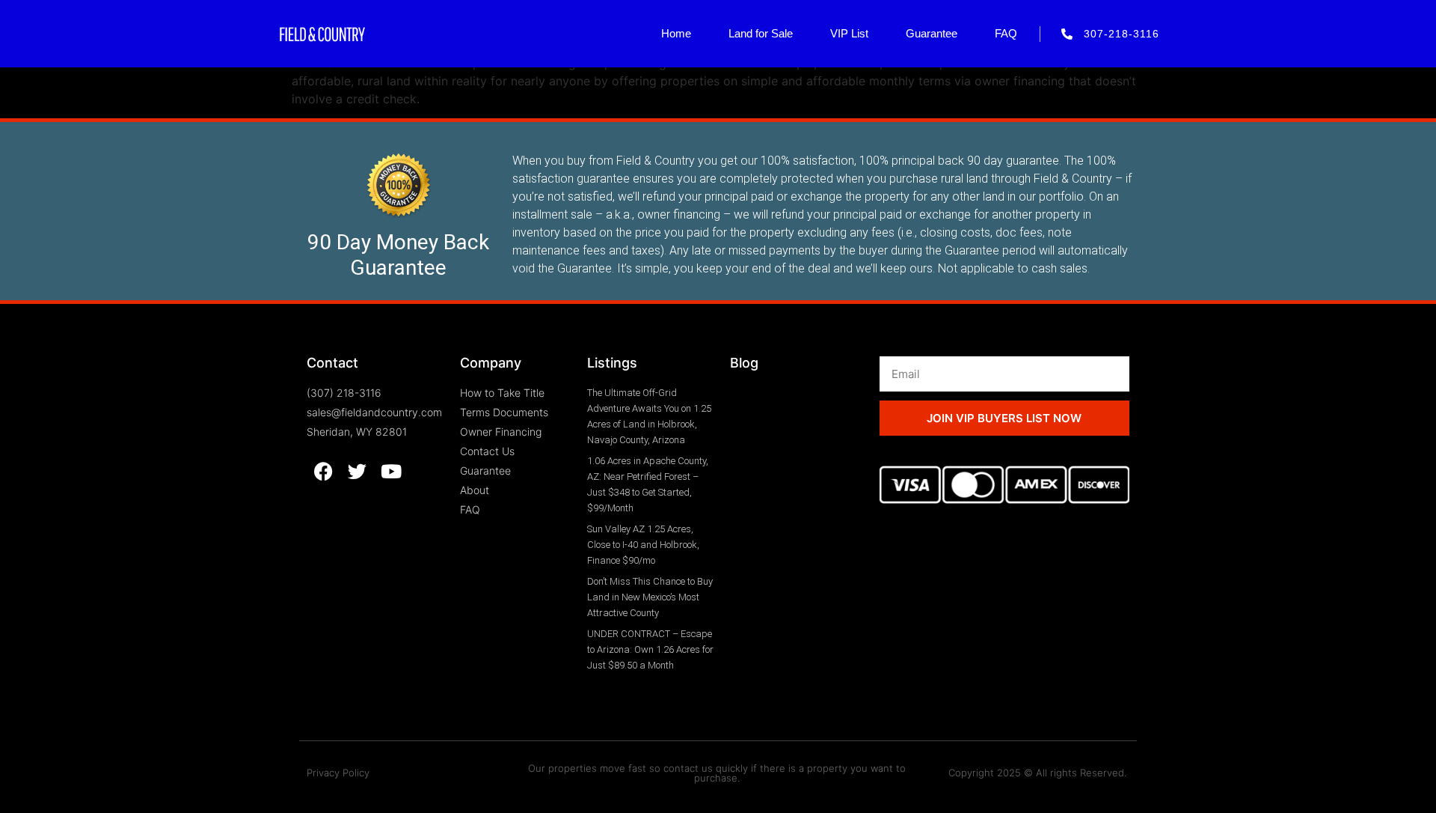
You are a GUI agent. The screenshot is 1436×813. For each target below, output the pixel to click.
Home (676, 33)
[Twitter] (357, 471)
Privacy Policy (338, 773)
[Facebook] (323, 471)
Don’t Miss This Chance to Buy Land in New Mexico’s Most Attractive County (650, 597)
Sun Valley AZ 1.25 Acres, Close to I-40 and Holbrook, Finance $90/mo (643, 544)
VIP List (849, 33)
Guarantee (931, 33)
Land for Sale (760, 33)
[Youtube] (391, 471)
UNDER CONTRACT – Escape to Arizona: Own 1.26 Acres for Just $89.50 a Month (650, 649)
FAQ (1006, 33)
